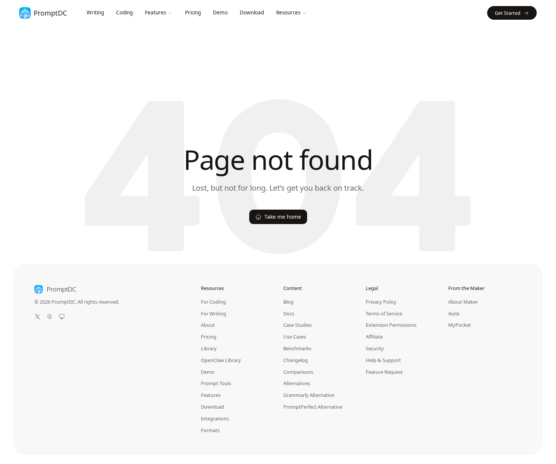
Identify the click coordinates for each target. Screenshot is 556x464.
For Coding (213, 301)
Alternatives (296, 383)
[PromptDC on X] (37, 317)
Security (375, 348)
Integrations (215, 418)
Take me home (282, 216)
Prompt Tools (216, 383)
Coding (124, 12)
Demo (220, 12)
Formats (210, 430)
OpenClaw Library (221, 360)
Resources (288, 12)
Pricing (193, 12)
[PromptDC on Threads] (50, 317)
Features (155, 12)
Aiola (453, 313)
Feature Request (384, 372)
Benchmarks (297, 348)
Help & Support (383, 360)
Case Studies (297, 324)
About (208, 324)
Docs (288, 313)
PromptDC (61, 289)
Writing (95, 12)
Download (252, 12)
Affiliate (374, 336)
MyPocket (459, 324)
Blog (288, 301)
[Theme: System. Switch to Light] (62, 317)
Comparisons (298, 371)
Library (209, 348)
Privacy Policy (381, 301)
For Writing (213, 313)
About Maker (463, 301)
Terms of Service (384, 313)
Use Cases (294, 336)
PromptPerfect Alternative (312, 406)
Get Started (507, 12)
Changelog (295, 360)
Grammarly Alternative (308, 395)
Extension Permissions (391, 324)
